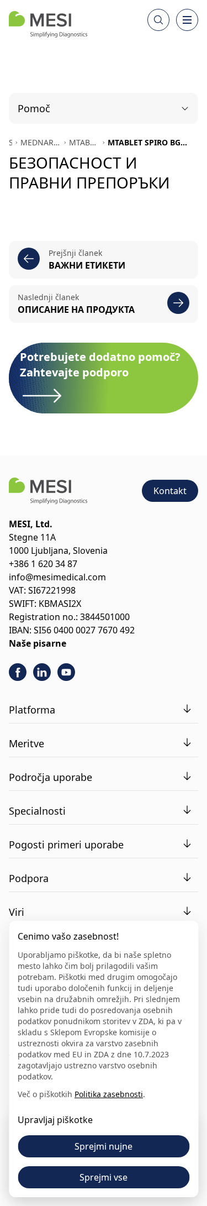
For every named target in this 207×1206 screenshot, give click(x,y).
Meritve (26, 743)
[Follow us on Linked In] (42, 672)
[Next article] (178, 303)
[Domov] (48, 24)
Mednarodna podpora (40, 142)
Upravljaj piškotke (55, 1120)
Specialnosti (37, 810)
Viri (16, 912)
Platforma (32, 709)
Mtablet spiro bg (84, 142)
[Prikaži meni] (187, 20)
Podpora (29, 878)
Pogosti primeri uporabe (66, 844)
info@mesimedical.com (57, 577)
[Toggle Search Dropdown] (158, 20)
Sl (10, 142)
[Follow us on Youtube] (66, 672)
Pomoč (34, 108)
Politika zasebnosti (109, 1094)
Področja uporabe (50, 777)
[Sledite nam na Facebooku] (17, 672)
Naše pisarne (37, 643)
